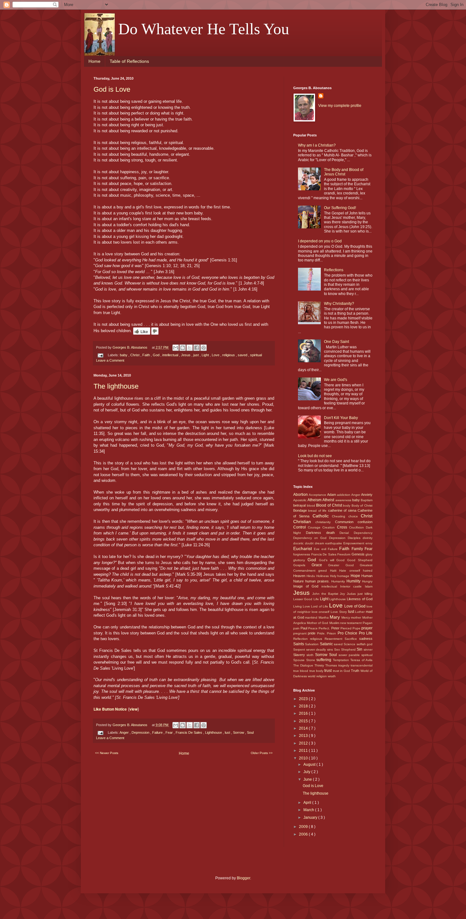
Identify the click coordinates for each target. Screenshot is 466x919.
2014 (304, 728)
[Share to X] (189, 348)
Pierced (346, 628)
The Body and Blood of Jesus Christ (343, 171)
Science (350, 644)
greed (324, 570)
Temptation (342, 660)
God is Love (112, 89)
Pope (357, 628)
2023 (304, 699)
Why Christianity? (339, 303)
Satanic (327, 644)
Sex (337, 649)
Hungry (367, 581)
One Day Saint (336, 341)
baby (124, 355)
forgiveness (302, 554)
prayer (366, 628)
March (309, 810)
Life (317, 599)
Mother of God (318, 623)
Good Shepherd (359, 560)
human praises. (318, 581)
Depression (141, 732)
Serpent (299, 649)
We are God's (335, 379)
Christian (304, 521)
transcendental (361, 665)
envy (369, 543)
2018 (304, 706)
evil (324, 549)
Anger (125, 732)
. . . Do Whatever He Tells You (191, 29)
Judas (352, 593)
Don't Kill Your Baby (341, 418)
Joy (343, 593)
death (333, 533)
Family (358, 549)
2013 (304, 735)
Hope (356, 576)
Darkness (316, 533)
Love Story (339, 612)
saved (243, 355)
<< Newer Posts (106, 753)
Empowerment (354, 543)
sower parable (350, 655)
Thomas (331, 665)
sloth (311, 655)
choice (354, 516)
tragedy (344, 665)
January (310, 817)
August (309, 764)
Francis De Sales (189, 732)
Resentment (335, 638)
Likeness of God (359, 599)
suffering (324, 660)
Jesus (186, 355)
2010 (304, 758)
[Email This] (175, 348)
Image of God (307, 586)
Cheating (340, 516)
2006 (304, 834)
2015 (304, 721)
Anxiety (366, 494)
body (347, 505)
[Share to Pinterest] (203, 348)
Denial (347, 533)
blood (311, 505)
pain (297, 628)
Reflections (333, 270)
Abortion (301, 494)
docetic (299, 543)
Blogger (243, 878)
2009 (304, 826)
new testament (351, 623)
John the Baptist (326, 593)
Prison (332, 633)
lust (228, 732)
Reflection (301, 638)
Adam (332, 494)
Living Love (302, 606)
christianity (325, 522)
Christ (135, 355)
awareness (343, 500)
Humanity (338, 581)
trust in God (342, 671)
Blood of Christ (329, 505)
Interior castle (352, 586)
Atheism (314, 500)
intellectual (170, 355)
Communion (346, 522)
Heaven (300, 576)
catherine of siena (343, 510)
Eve (317, 549)
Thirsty (319, 665)
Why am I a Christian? (317, 145)
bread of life (318, 510)
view (133, 709)
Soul (250, 732)
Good (341, 560)
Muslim (334, 623)
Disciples (355, 538)
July (307, 772)
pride (312, 633)
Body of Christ (362, 505)
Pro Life (365, 633)
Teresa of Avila (361, 660)
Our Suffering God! (340, 208)
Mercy (346, 617)
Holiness (323, 576)
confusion (365, 522)
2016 (304, 713)
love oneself (321, 612)
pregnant (300, 633)
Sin (360, 649)
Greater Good (344, 565)
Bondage (300, 510)
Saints (299, 644)
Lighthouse (214, 732)
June (308, 779)
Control (300, 527)
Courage (315, 527)
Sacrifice (352, 638)
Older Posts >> (262, 753)
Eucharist (303, 548)
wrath (332, 676)
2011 (304, 750)
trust (328, 670)
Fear (169, 732)
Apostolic (300, 500)
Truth (355, 671)
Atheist (328, 500)
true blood (301, 671)
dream (320, 543)
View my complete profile (339, 105)
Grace (320, 565)
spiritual (256, 355)
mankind (312, 617)
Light (206, 355)
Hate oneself (351, 570)
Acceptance (318, 494)
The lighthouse (116, 386)
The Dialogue (303, 665)
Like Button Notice (110, 709)
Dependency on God (311, 538)
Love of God (355, 606)
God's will (328, 560)
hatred (367, 570)
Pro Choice (348, 633)
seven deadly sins (320, 649)
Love (216, 355)
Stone (311, 660)
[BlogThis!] (182, 348)
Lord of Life (320, 606)
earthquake (334, 543)
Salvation (312, 644)
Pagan (367, 623)
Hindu (311, 576)
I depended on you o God (320, 241)
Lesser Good (303, 599)
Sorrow (239, 732)
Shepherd (349, 649)
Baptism (366, 500)
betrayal (300, 505)
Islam (368, 586)
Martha (324, 617)
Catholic (322, 515)
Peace (313, 628)
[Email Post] (100, 355)
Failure (158, 732)
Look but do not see (315, 456)
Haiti (334, 570)
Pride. (322, 633)
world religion (318, 676)
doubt (310, 543)
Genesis (359, 554)
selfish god (364, 644)
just (196, 355)
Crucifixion (357, 527)
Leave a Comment (110, 360)
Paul (304, 628)
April (307, 802)
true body (317, 671)
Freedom (344, 554)
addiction (344, 494)
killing (368, 593)
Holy (334, 576)
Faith (146, 355)
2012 (304, 743)
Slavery (300, 655)
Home (94, 61)
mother (356, 617)
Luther (360, 612)
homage (344, 576)
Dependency (363, 533)
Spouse (299, 660)
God (156, 355)
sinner (368, 649)
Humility (354, 581)
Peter (335, 628)
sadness (365, 638)
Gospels (302, 565)
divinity (367, 538)
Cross (343, 527)
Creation (329, 527)
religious (229, 355)
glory (369, 554)
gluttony (300, 560)
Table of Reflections (129, 61)
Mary (335, 617)
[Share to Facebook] (196, 348)
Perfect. (325, 628)
